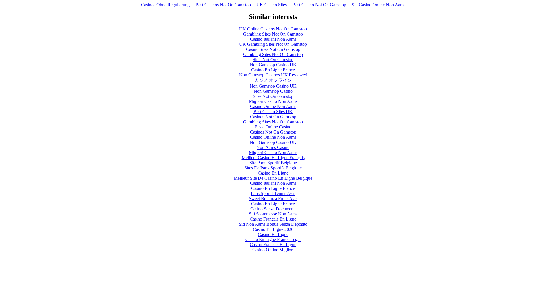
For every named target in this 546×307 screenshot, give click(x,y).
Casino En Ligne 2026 (273, 229)
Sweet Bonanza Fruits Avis (273, 198)
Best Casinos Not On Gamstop (223, 4)
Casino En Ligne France (273, 69)
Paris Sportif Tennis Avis (273, 193)
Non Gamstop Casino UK (273, 64)
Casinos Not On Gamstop (273, 116)
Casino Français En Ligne (273, 219)
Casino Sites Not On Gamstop (273, 49)
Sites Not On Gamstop (273, 96)
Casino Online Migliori (273, 249)
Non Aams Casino (273, 147)
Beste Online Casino (273, 127)
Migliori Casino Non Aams (273, 101)
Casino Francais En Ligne (273, 244)
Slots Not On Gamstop (273, 59)
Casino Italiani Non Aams (273, 39)
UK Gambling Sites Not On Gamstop (273, 44)
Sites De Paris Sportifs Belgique (273, 167)
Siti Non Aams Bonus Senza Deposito (273, 224)
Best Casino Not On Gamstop (319, 4)
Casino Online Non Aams (273, 106)
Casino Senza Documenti (273, 208)
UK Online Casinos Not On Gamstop (273, 28)
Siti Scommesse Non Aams (273, 213)
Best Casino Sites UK (273, 111)
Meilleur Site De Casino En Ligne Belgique (273, 178)
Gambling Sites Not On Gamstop (273, 34)
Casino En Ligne (273, 173)
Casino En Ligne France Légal (273, 239)
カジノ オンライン (273, 80)
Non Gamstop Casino (273, 91)
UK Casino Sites (272, 4)
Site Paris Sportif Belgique (273, 162)
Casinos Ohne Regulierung (165, 4)
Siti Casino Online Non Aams (378, 4)
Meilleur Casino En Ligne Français (273, 157)
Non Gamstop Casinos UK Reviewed (273, 74)
